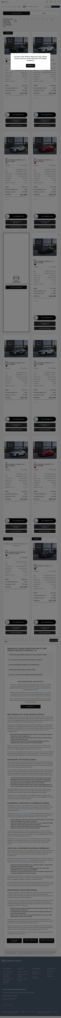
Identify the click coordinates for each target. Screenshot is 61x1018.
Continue (30, 65)
